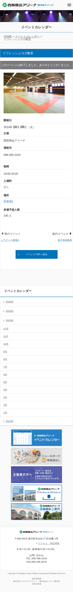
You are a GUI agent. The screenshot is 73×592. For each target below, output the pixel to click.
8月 (5, 359)
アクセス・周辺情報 (48, 543)
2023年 (10, 421)
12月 (5, 328)
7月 (5, 366)
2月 (5, 405)
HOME (8, 36)
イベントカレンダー (27, 36)
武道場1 (8, 201)
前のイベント (11, 236)
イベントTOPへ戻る (36, 254)
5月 (5, 382)
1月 (5, 412)
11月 (5, 336)
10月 (5, 344)
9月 (5, 351)
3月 (5, 397)
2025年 (10, 311)
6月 (5, 374)
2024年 (10, 320)
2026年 (10, 301)
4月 (5, 389)
